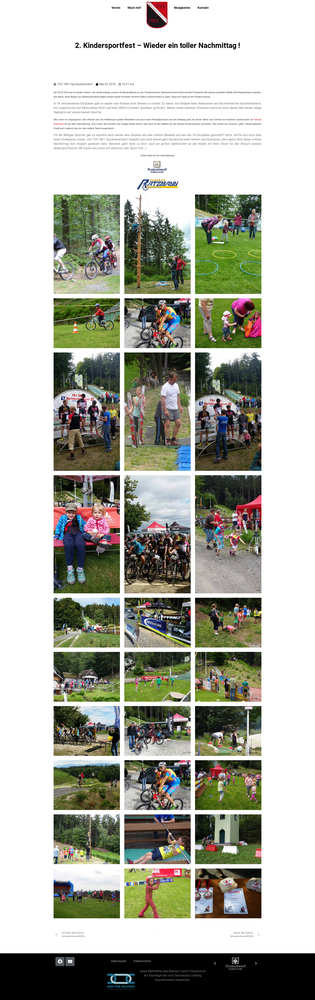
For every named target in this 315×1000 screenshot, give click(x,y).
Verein (116, 7)
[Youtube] (70, 961)
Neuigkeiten (182, 7)
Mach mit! (134, 7)
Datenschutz (142, 961)
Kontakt (203, 7)
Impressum (118, 961)
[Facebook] (60, 961)
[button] (215, 963)
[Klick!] (157, 167)
